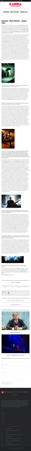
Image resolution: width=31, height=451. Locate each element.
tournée (13, 406)
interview (12, 282)
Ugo (8, 292)
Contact (3, 423)
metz (17, 404)
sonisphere (7, 406)
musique (20, 404)
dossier (16, 401)
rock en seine (19, 405)
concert (5, 401)
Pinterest (19, 287)
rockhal (22, 405)
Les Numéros (3, 412)
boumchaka (14, 400)
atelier (2, 400)
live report (3, 404)
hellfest (27, 401)
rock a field (15, 405)
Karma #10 (7, 432)
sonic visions (3, 406)
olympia (3, 405)
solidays (25, 405)
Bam (8, 400)
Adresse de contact (5, 364)
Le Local (3, 421)
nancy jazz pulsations (26, 404)
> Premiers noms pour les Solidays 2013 (15, 304)
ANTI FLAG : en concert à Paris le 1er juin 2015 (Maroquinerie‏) (13, 440)
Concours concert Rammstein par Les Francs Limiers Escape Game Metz (14, 434)
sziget (10, 406)
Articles (11, 10)
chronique (27, 400)
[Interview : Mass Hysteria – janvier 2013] (15, 15)
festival (21, 401)
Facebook (5, 287)
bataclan (11, 400)
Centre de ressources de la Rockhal (21, 400)
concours (8, 401)
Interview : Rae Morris (8, 442)
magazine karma (11, 404)
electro (18, 401)
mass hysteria (18, 282)
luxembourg (6, 404)
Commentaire (3, 372)
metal (14, 404)
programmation (9, 405)
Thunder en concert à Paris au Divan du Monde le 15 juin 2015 (13, 438)
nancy (22, 404)
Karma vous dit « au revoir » (15, 332)
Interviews (14, 10)
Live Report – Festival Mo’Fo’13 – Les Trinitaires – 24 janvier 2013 (15, 300)
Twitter (12, 287)
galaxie (24, 401)
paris (5, 405)
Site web (3, 368)
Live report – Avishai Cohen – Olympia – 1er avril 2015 (15, 355)
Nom (2, 360)
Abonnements (4, 414)
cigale (2, 401)
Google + (26, 287)
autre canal (5, 400)
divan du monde (12, 401)
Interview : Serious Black (8, 436)
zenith (18, 406)
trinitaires (16, 406)
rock (12, 405)
